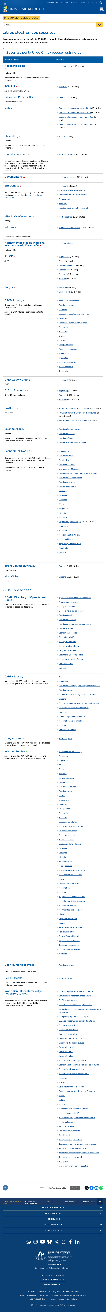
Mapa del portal (63, 1299)
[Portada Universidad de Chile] (28, 7)
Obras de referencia (67, 729)
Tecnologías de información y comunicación (77, 1144)
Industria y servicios (67, 362)
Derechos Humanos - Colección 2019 (75, 108)
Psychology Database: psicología (73, 420)
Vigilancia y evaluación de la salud (73, 1166)
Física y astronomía (67, 641)
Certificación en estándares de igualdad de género (53, 1268)
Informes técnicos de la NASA (72, 870)
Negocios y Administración (70, 543)
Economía (63, 274)
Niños (61, 914)
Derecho (62, 97)
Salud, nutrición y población (70, 1139)
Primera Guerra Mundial (69, 936)
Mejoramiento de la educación (72, 896)
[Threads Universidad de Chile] (63, 1242)
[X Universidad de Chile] (56, 1242)
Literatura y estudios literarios (72, 716)
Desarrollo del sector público (71, 1042)
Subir (5, 1187)
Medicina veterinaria (67, 177)
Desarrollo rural (66, 1051)
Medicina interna (66, 243)
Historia (62, 512)
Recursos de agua (66, 1126)
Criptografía (64, 800)
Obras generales (66, 663)
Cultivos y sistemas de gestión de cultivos (77, 1020)
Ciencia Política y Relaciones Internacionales (78, 473)
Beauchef (40, 1295)
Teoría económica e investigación (73, 1148)
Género (62, 1095)
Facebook (91, 1188)
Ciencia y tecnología (67, 305)
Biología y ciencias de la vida (71, 610)
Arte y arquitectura (67, 606)
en (88, 3)
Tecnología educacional (69, 945)
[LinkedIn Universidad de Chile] (77, 1242)
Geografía (63, 508)
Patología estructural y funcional (73, 208)
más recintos (81, 1295)
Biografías (63, 681)
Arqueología (64, 390)
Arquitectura (64, 256)
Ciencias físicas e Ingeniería (70, 429)
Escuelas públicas (66, 839)
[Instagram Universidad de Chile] (35, 1242)
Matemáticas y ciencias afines (71, 720)
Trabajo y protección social (70, 1157)
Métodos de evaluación (69, 905)
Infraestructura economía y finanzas (74, 1108)
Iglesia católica (65, 865)
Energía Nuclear (66, 344)
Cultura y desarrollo (67, 1025)
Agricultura (63, 756)
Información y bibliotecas (21, 18)
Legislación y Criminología (70, 521)
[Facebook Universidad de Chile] (70, 1242)
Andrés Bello (31, 1295)
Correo (82, 3)
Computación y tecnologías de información (77, 694)
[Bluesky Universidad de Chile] (49, 1242)
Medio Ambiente (66, 539)
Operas (62, 923)
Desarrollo (63, 318)
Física (61, 504)
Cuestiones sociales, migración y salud (75, 314)
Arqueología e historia (68, 602)
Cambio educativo (66, 778)
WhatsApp (101, 1188)
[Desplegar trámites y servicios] (100, 1201)
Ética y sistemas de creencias (71, 1086)
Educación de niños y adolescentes (74, 707)
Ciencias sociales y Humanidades (73, 442)
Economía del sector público (71, 1069)
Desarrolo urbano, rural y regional (73, 322)
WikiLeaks (63, 953)
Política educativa (67, 931)
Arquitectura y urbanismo (69, 227)
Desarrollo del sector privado (71, 1038)
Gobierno (63, 1100)
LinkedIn (96, 1188)
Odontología (64, 291)
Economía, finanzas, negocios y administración (79, 703)
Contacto (73, 1299)
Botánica (63, 773)
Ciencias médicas (66, 438)
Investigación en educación (70, 874)
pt (96, 3)
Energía (62, 340)
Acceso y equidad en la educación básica (76, 991)
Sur (74, 1295)
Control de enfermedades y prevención (75, 1004)
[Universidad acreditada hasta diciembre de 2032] (53, 1257)
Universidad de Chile (43, 1305)
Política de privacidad (67, 1305)
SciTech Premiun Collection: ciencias (74, 408)
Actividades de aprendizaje (70, 751)
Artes (61, 261)
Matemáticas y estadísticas (71, 659)
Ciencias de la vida (66, 965)
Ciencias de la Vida (67, 433)
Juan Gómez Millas (65, 1295)
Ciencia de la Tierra (67, 464)
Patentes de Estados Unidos (71, 927)
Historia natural (66, 861)
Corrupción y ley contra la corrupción (74, 1016)
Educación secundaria (68, 830)
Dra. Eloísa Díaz (51, 1295)
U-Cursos (64, 3)
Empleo (62, 336)
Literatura (63, 526)
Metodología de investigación (72, 901)
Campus (23, 1295)
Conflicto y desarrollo (68, 1000)
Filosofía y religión (67, 637)
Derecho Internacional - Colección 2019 (76, 117)
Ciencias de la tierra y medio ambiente (75, 624)
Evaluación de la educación (70, 844)
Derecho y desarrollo (68, 1034)
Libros (7, 25)
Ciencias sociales (66, 628)
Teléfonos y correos (49, 1299)
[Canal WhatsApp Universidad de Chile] (28, 1242)
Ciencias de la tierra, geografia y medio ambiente (79, 685)
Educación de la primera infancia (72, 826)
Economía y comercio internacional (74, 1073)
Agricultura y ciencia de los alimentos (75, 597)
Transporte (63, 371)
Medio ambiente (66, 366)
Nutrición (63, 287)
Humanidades (64, 712)
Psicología (63, 548)
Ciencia (62, 782)
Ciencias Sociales (66, 265)
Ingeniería (63, 517)
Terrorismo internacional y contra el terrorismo (79, 1152)
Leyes (61, 879)
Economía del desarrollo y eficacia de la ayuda (79, 1064)
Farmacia (63, 495)
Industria (62, 1104)
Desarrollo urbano (67, 1056)
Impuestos (63, 358)
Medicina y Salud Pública (69, 534)
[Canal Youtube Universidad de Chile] (42, 1242)
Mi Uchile (74, 3)
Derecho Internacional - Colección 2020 (76, 124)
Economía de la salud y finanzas (73, 1060)
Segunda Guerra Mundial (69, 940)
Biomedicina (64, 451)
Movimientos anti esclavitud (71, 909)
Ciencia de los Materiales (69, 469)
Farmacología (65, 199)
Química (62, 552)
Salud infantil (64, 1135)
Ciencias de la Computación (70, 477)
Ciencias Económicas (68, 486)
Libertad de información (69, 883)
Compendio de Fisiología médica (73, 194)
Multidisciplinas (65, 154)
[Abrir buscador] (100, 2)
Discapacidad (64, 808)
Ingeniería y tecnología (69, 646)
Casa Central (74, 1292)
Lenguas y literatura (67, 650)
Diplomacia (64, 804)
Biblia (61, 769)
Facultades (51, 3)
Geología (63, 852)
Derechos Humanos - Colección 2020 (75, 112)
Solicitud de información (53, 1284)
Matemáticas (64, 530)
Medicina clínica (65, 66)
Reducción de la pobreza (69, 1130)
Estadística (64, 460)
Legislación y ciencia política (71, 654)
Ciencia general (65, 615)
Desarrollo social (66, 1047)
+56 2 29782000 (35, 1299)
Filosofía (63, 278)
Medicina (62, 136)
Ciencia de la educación (69, 786)
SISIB (33, 1305)
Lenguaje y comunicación (69, 1113)
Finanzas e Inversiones (68, 349)
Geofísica (63, 86)
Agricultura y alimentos (69, 300)
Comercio (63, 309)
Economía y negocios (68, 632)
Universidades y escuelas (69, 949)
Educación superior (67, 835)
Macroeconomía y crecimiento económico (77, 1117)
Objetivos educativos (68, 918)
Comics (62, 795)
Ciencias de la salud (67, 619)
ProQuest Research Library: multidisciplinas (77, 412)
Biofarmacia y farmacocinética (72, 190)
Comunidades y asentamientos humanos (76, 995)
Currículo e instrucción (68, 1029)
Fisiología (63, 203)
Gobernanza (64, 353)
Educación (63, 331)
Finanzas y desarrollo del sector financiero (77, 1091)
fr (92, 3)
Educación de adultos (68, 822)
